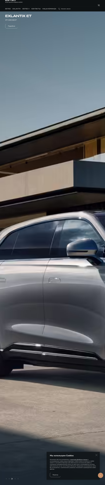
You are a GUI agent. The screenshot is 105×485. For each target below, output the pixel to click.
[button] (96, 455)
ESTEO (8, 8)
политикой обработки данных (78, 459)
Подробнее (11, 26)
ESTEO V (26, 8)
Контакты (36, 8)
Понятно (55, 475)
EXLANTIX (17, 8)
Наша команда (49, 8)
